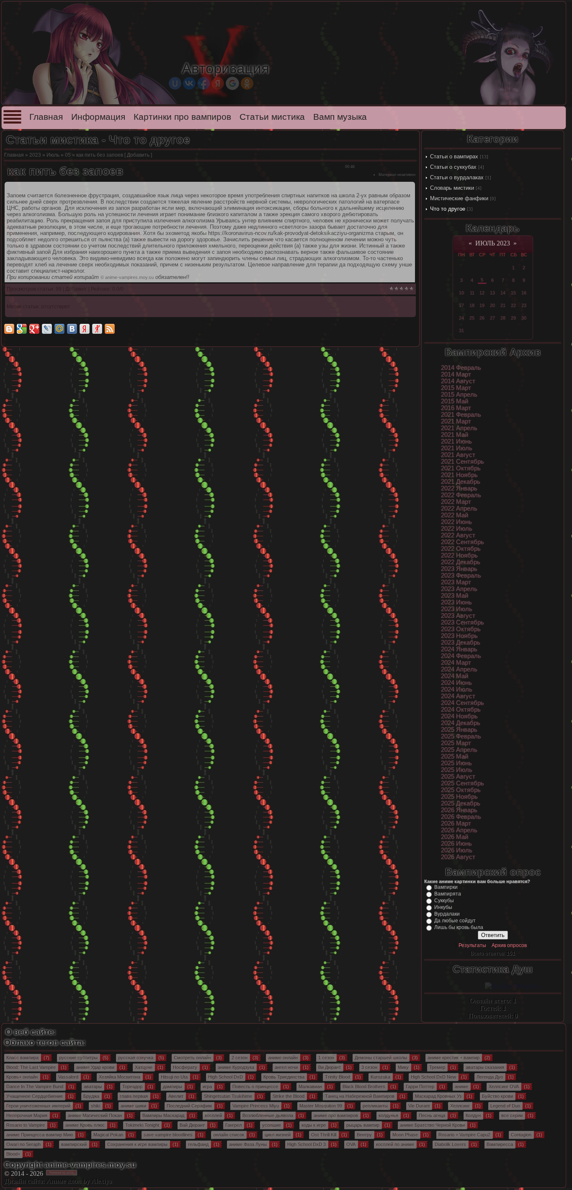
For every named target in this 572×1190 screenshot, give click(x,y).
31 (461, 330)
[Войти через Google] (232, 83)
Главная (46, 117)
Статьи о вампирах (454, 156)
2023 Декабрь (460, 642)
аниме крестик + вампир (453, 1057)
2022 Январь (459, 488)
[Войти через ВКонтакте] (189, 83)
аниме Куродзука (236, 1067)
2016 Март (456, 408)
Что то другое (447, 209)
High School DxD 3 (306, 1144)
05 (68, 155)
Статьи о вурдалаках (457, 177)
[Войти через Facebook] (203, 83)
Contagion (521, 1134)
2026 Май (454, 837)
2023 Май (454, 595)
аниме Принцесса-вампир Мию (39, 1134)
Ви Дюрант (329, 1067)
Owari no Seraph (23, 1144)
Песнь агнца (432, 1115)
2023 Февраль (461, 575)
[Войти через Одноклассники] (247, 83)
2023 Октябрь (461, 629)
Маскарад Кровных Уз (438, 1096)
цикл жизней (278, 1134)
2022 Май (454, 515)
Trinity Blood (337, 1076)
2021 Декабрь (460, 481)
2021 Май (454, 434)
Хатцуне (143, 1067)
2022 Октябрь (461, 548)
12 (481, 292)
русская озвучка (135, 1057)
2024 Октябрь (461, 709)
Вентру (364, 1134)
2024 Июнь (456, 682)
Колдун (473, 1115)
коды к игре (313, 1125)
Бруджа (91, 1096)
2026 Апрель (459, 830)
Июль (52, 155)
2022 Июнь (456, 522)
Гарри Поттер (420, 1086)
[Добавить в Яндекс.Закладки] (85, 329)
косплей (213, 1115)
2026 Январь (459, 810)
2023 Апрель (459, 589)
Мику (403, 1067)
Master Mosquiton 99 (320, 1105)
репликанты (375, 1105)
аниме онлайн (283, 1057)
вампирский (74, 1144)
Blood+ (13, 1153)
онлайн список (228, 1134)
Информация (98, 117)
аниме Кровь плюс (85, 1125)
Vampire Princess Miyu (255, 1105)
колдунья (388, 1115)
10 (461, 292)
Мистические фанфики (459, 198)
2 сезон (239, 1057)
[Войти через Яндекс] (217, 83)
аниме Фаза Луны (248, 1144)
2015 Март (456, 388)
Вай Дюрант (192, 1125)
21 (502, 305)
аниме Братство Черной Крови (432, 1125)
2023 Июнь (456, 602)
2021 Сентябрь (462, 461)
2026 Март (456, 823)
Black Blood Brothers (364, 1086)
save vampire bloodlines (168, 1134)
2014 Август (458, 381)
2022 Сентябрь (462, 542)
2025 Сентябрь (462, 783)
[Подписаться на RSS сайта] (110, 329)
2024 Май (454, 676)
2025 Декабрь (460, 803)
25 (471, 317)
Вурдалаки (447, 914)
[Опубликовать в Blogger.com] (9, 329)
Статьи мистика (272, 117)
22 (513, 305)
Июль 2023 (492, 243)
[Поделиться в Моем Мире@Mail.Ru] (59, 329)
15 (513, 292)
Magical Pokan (108, 1134)
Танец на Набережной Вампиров (359, 1096)
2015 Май (454, 401)
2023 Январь (459, 568)
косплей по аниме (395, 1144)
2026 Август (458, 857)
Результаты (472, 945)
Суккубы (444, 900)
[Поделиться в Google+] (34, 329)
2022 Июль (456, 528)
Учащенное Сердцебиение (34, 1096)
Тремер (437, 1067)
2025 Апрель (459, 749)
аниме (461, 1086)
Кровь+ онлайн (22, 1076)
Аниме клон (63, 1181)
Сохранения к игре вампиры (137, 1144)
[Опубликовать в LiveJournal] (47, 329)
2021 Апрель (459, 428)
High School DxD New (433, 1076)
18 (471, 305)
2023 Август (458, 615)
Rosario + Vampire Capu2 (464, 1134)
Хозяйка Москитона (119, 1076)
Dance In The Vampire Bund (34, 1086)
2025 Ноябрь (459, 796)
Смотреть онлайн (192, 1057)
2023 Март (456, 582)
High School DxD (225, 1076)
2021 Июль (456, 448)
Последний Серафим (189, 1105)
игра (207, 1086)
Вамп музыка (340, 117)
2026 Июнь (456, 843)
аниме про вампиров (336, 1115)
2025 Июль (456, 770)
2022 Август (458, 535)
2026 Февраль (461, 816)
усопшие (271, 1125)
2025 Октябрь (461, 790)
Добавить (138, 155)
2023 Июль (456, 609)
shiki (95, 1105)
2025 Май (454, 756)
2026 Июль (456, 850)
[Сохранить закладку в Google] (22, 329)
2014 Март (456, 374)
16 (523, 292)
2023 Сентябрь (462, 622)
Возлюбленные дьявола (267, 1115)
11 (472, 292)
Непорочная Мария (26, 1115)
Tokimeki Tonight (142, 1125)
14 (502, 292)
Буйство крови (497, 1096)
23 (523, 305)
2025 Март (456, 743)
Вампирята (447, 894)
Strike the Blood (288, 1096)
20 (492, 305)
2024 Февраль (461, 656)
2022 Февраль (461, 495)
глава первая (134, 1096)
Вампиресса (500, 1144)
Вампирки (446, 887)
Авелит (175, 1096)
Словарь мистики (452, 188)
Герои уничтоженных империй (38, 1105)
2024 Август (458, 696)
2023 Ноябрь (459, 635)
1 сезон (326, 1057)
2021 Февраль (461, 414)
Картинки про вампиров (182, 117)
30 (523, 317)
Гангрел (233, 1125)
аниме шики (133, 1105)
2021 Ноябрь (459, 475)
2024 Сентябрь (462, 703)
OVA (351, 1144)
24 (461, 317)
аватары (93, 1086)
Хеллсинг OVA (504, 1086)
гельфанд (198, 1144)
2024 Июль (456, 689)
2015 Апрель (459, 394)
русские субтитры (78, 1057)
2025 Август (458, 776)
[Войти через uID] (175, 83)
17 (461, 305)
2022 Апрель (459, 508)
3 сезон (369, 1067)
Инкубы (443, 907)
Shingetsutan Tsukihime (228, 1096)
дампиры (172, 1086)
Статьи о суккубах (453, 167)
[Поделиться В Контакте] (72, 329)
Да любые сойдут (455, 921)
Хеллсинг (460, 1105)
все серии (512, 1115)
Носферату (185, 1067)
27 (492, 317)
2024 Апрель (459, 669)
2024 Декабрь (460, 723)
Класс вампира (22, 1057)
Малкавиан (310, 1086)
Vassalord (68, 1076)
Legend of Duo (505, 1105)
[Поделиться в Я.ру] (97, 329)
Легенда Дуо (490, 1076)
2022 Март (456, 501)
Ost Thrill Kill (323, 1134)
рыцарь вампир (362, 1125)
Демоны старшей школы (381, 1057)
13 (492, 292)
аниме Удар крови (95, 1067)
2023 (35, 155)
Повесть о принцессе (255, 1086)
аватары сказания (485, 1067)
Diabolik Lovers (450, 1144)
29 (513, 317)
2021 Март (456, 421)
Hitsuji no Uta (174, 1076)
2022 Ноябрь (459, 555)
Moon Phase (405, 1134)
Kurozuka (380, 1076)
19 (481, 305)
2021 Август (458, 455)
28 (502, 317)
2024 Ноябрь (459, 716)
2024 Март (456, 662)
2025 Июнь (456, 763)
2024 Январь (459, 649)
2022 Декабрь (460, 562)
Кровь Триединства (283, 1076)
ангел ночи (286, 1067)
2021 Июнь (456, 441)
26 (481, 317)
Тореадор (132, 1086)
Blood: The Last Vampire (31, 1067)
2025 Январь (459, 729)
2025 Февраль (461, 736)
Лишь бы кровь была (458, 927)
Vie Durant (419, 1105)
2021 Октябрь (461, 468)
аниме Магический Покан (95, 1115)
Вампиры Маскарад (163, 1115)
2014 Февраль (461, 367)
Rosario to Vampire (25, 1125)
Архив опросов (509, 945)
